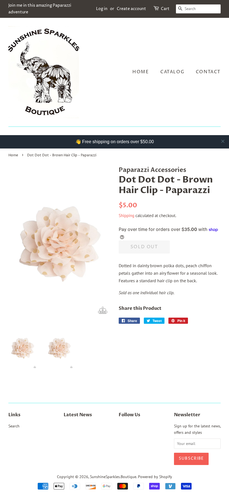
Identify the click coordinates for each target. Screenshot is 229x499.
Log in (102, 8)
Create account (131, 8)
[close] (223, 141)
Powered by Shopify (155, 476)
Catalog (172, 72)
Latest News (78, 415)
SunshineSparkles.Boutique (113, 476)
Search (14, 426)
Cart (165, 8)
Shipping (126, 215)
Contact (208, 72)
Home (140, 72)
